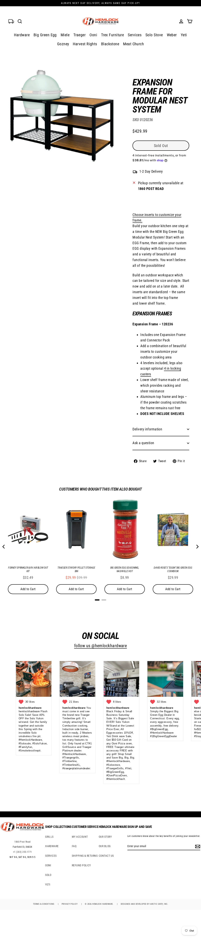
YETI (47, 884)
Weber (172, 35)
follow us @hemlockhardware (100, 645)
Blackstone (110, 44)
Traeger (79, 35)
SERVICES (51, 855)
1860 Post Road (22, 841)
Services (135, 35)
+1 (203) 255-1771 (22, 852)
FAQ (74, 846)
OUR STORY (105, 836)
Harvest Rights (85, 44)
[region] (154, 268)
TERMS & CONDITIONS (43, 904)
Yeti (184, 35)
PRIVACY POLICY (70, 904)
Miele (65, 35)
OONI (48, 865)
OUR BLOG (105, 846)
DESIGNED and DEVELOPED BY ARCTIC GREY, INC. (144, 904)
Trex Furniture (112, 35)
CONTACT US (106, 855)
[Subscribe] (197, 846)
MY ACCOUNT (80, 836)
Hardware (22, 35)
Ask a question (143, 443)
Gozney (63, 44)
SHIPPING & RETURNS (85, 855)
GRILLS (49, 836)
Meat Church (133, 44)
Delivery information (147, 429)
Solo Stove (154, 35)
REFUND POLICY (81, 865)
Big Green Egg (45, 35)
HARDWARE (52, 846)
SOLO (48, 874)
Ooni (93, 35)
